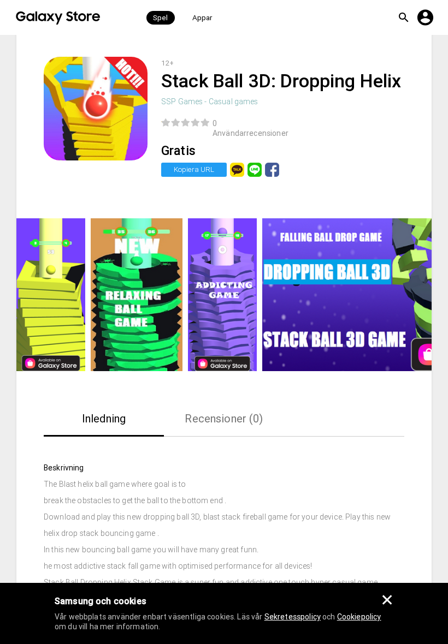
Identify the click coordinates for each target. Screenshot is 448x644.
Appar (202, 17)
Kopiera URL (194, 169)
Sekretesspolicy (292, 617)
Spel (160, 17)
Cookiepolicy (359, 617)
